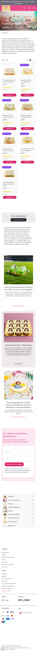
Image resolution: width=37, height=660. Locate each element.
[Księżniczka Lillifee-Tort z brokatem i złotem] (27, 78)
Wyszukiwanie (5, 552)
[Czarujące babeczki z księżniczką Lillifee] (10, 77)
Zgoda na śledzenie (7, 588)
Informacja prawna (6, 578)
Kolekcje (12, 20)
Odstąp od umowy (6, 590)
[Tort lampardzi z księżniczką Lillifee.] (10, 146)
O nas (3, 559)
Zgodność (4, 576)
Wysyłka (4, 554)
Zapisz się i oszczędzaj (14, 464)
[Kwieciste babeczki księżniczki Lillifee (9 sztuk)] (10, 181)
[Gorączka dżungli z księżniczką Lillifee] (27, 113)
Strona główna (5, 20)
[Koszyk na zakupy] (29, 8)
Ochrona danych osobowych (9, 583)
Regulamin (4, 574)
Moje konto (5, 567)
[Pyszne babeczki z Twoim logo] (18, 327)
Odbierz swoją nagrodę (8, 564)
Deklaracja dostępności (8, 586)
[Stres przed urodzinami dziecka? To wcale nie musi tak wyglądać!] (18, 269)
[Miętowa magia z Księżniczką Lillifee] (10, 113)
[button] (2, 648)
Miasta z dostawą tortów (8, 557)
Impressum (4, 581)
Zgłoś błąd (4, 562)
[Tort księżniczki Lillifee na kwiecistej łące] (27, 146)
